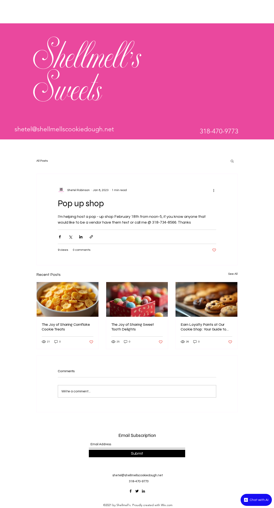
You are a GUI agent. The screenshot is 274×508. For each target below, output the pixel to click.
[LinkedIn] (143, 491)
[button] (232, 161)
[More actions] (213, 190)
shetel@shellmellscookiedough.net (64, 129)
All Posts (42, 160)
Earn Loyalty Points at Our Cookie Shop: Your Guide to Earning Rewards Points (203, 327)
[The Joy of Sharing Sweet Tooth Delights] (137, 299)
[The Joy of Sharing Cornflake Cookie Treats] (67, 299)
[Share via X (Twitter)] (70, 237)
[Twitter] (137, 491)
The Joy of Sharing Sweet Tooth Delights (132, 327)
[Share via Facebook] (60, 237)
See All (233, 273)
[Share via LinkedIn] (81, 237)
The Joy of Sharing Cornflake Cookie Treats (66, 327)
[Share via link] (91, 237)
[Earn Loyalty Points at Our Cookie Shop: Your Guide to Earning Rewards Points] (206, 299)
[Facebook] (130, 491)
